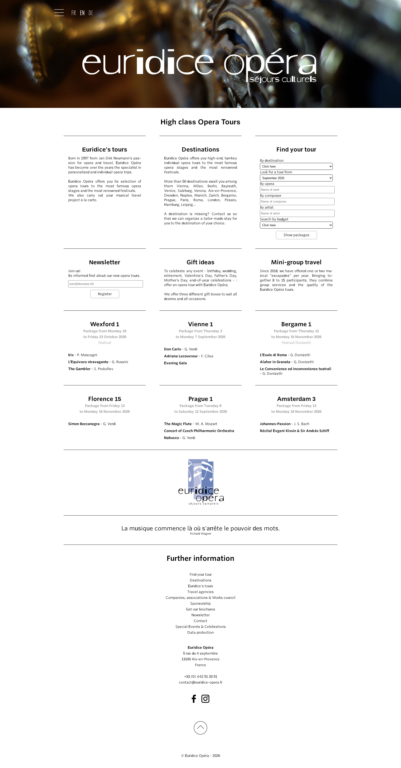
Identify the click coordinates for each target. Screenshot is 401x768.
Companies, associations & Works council (200, 598)
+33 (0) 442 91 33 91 (200, 676)
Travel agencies (200, 592)
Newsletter (200, 615)
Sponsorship (200, 603)
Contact (200, 621)
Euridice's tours (200, 586)
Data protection (200, 632)
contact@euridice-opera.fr (200, 682)
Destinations (200, 580)
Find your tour (201, 574)
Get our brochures (200, 609)
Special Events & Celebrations (200, 627)
